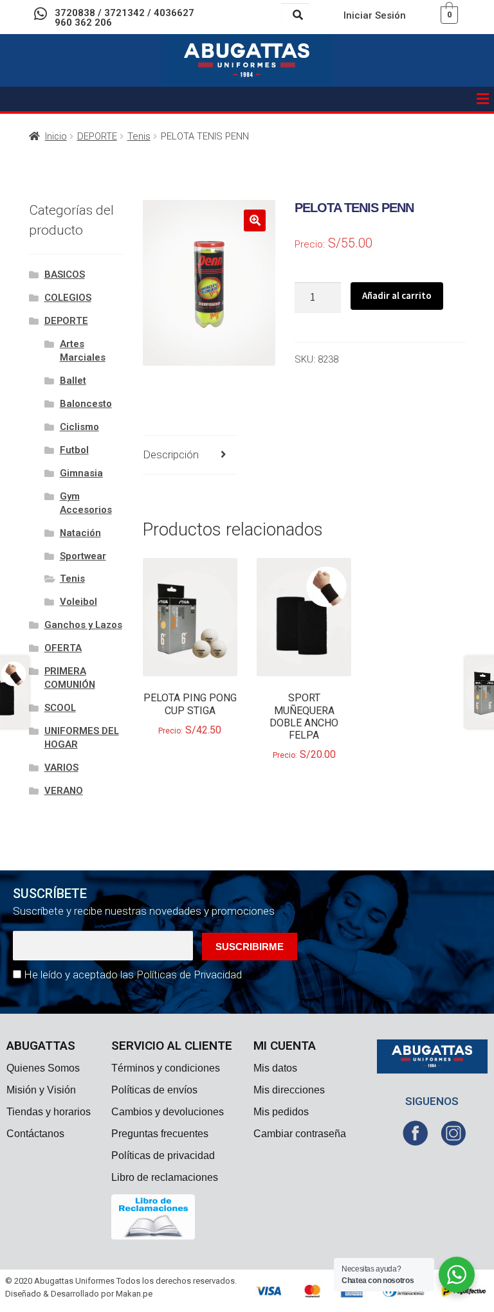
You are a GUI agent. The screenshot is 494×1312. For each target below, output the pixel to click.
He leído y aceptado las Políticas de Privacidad (133, 974)
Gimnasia (81, 473)
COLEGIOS (67, 297)
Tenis (139, 136)
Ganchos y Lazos (83, 625)
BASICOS (64, 274)
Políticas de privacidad (163, 1155)
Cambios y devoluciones (167, 1111)
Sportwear (83, 556)
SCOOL (60, 708)
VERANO (63, 790)
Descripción (171, 454)
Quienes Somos (43, 1068)
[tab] (190, 455)
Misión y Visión (41, 1089)
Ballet (73, 380)
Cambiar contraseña (299, 1133)
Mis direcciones (289, 1089)
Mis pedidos (281, 1111)
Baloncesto (86, 403)
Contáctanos (35, 1133)
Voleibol (78, 601)
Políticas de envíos (154, 1089)
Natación (80, 533)
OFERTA (63, 648)
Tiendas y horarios (48, 1111)
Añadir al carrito (397, 295)
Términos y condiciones (165, 1068)
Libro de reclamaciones (164, 1177)
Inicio (56, 136)
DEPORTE (97, 136)
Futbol (74, 450)
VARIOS (61, 767)
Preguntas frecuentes (159, 1133)
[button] (483, 99)
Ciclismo (79, 427)
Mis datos (275, 1068)
